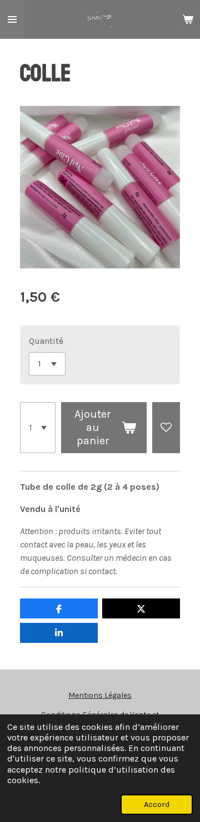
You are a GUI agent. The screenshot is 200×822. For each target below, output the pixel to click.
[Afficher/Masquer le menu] (12, 19)
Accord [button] (156, 804)
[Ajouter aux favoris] (166, 427)
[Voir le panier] (188, 19)
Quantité (46, 341)
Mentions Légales (100, 695)
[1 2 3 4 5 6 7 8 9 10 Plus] (38, 427)
